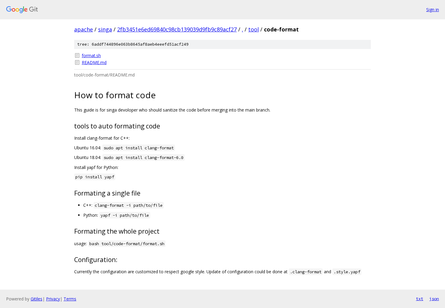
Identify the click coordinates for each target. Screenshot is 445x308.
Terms (70, 299)
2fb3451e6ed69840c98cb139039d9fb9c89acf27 (177, 29)
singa (105, 29)
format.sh (91, 55)
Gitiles (36, 299)
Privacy (53, 299)
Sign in (432, 9)
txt (419, 298)
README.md (94, 62)
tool (253, 29)
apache (83, 29)
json (434, 298)
